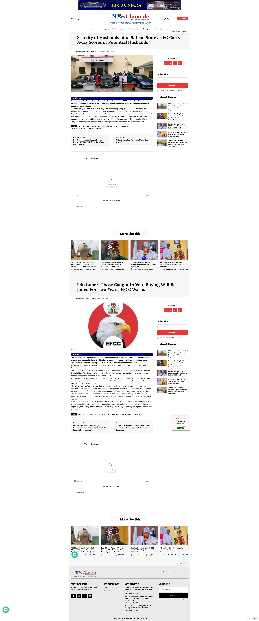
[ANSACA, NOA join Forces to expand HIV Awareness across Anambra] (162, 134)
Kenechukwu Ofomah (169, 269)
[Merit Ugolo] (76, 158)
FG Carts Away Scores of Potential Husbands (95, 126)
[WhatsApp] (180, 63)
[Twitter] (170, 63)
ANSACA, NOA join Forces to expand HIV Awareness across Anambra (177, 134)
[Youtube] (90, 596)
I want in (171, 85)
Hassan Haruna (78, 269)
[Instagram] (79, 596)
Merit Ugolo (90, 51)
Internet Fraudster (121, 126)
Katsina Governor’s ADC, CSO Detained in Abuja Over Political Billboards (178, 126)
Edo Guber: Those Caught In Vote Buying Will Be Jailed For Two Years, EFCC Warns (89, 142)
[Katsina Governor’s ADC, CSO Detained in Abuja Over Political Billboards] (162, 126)
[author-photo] (72, 269)
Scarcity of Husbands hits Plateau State (87, 128)
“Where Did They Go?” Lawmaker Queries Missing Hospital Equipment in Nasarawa (177, 143)
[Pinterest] (175, 63)
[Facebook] (166, 63)
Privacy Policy (180, 90)
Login (148, 195)
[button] (75, 19)
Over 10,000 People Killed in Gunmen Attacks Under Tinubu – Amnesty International (177, 117)
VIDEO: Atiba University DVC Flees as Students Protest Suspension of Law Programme (178, 107)
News (126, 593)
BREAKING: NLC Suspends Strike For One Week (132, 141)
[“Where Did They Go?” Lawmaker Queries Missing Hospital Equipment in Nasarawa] (162, 143)
